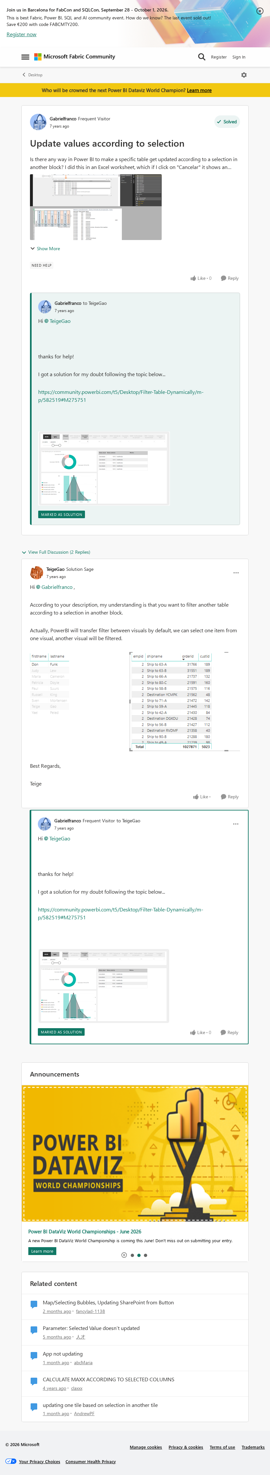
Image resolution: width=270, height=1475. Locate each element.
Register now (22, 34)
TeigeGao (60, 320)
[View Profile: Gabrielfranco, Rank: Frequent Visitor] (38, 122)
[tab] (132, 1255)
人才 (80, 1337)
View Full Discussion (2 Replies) (59, 552)
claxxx (76, 1388)
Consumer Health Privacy (91, 1461)
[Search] (202, 57)
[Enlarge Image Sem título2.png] (104, 468)
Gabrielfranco (63, 118)
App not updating (63, 1353)
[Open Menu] (244, 75)
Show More (48, 248)
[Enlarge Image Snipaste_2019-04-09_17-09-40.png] (135, 702)
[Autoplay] (124, 1255)
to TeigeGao (95, 303)
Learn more (199, 90)
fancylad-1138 (90, 1311)
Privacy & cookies (186, 1447)
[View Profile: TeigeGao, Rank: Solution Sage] (36, 572)
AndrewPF (84, 1413)
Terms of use (222, 1447)
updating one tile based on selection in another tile (100, 1405)
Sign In (238, 57)
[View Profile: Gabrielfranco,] (44, 306)
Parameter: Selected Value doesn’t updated (91, 1328)
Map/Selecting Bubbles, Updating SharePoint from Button (108, 1302)
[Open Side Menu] (25, 57)
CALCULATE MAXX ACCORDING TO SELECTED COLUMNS (109, 1379)
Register (219, 57)
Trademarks (253, 1447)
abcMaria (83, 1362)
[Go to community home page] (74, 56)
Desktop (35, 74)
